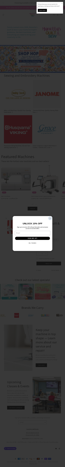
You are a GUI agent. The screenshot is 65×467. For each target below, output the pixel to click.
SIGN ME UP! (32, 238)
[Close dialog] (50, 218)
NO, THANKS (32, 243)
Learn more (42, 10)
